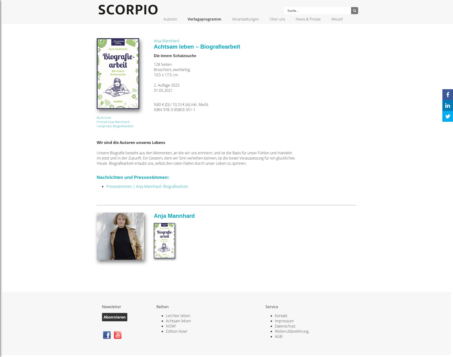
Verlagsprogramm (204, 19)
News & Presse (308, 19)
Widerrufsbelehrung (292, 331)
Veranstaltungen (245, 19)
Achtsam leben (178, 320)
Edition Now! (176, 331)
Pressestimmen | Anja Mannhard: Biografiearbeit (147, 186)
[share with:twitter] (447, 116)
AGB (278, 336)
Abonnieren (115, 317)
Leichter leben (178, 315)
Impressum (284, 320)
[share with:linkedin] (447, 105)
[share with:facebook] (447, 94)
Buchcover (104, 117)
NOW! (171, 326)
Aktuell (337, 19)
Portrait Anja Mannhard (113, 122)
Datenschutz (285, 326)
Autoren (170, 19)
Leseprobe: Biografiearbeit (115, 126)
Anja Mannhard (166, 40)
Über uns (277, 19)
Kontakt (281, 315)
